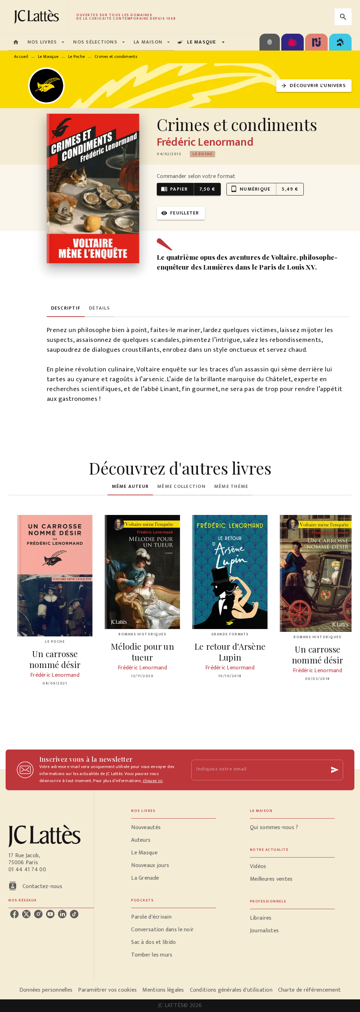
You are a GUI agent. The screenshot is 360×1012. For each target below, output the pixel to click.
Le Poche (76, 56)
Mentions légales (163, 990)
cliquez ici (152, 780)
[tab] (15, 42)
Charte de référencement (309, 990)
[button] (314, 85)
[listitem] (14, 914)
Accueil (21, 56)
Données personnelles (45, 990)
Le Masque (48, 56)
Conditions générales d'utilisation (231, 990)
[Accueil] (38, 16)
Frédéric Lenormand (205, 142)
